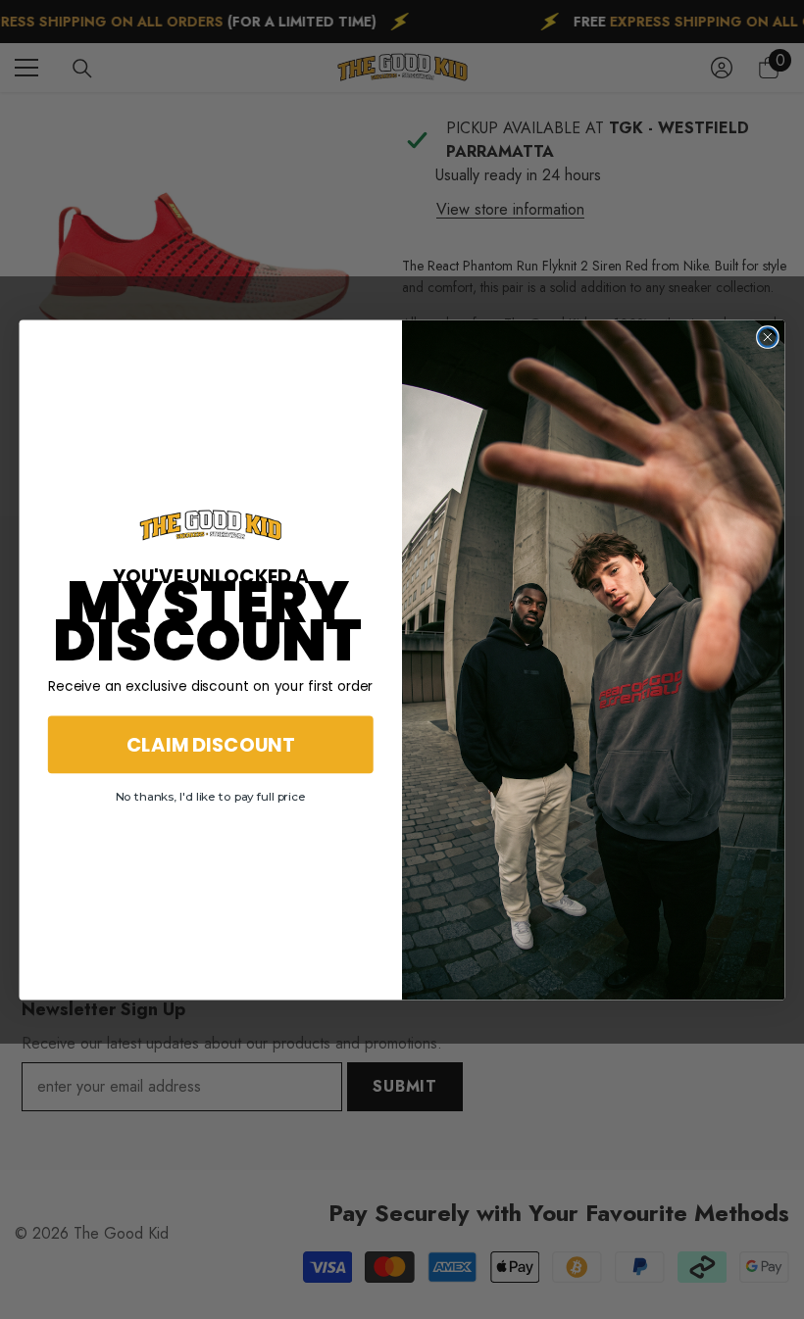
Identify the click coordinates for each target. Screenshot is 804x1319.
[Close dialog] (768, 337)
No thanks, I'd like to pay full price (211, 796)
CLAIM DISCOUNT (210, 743)
